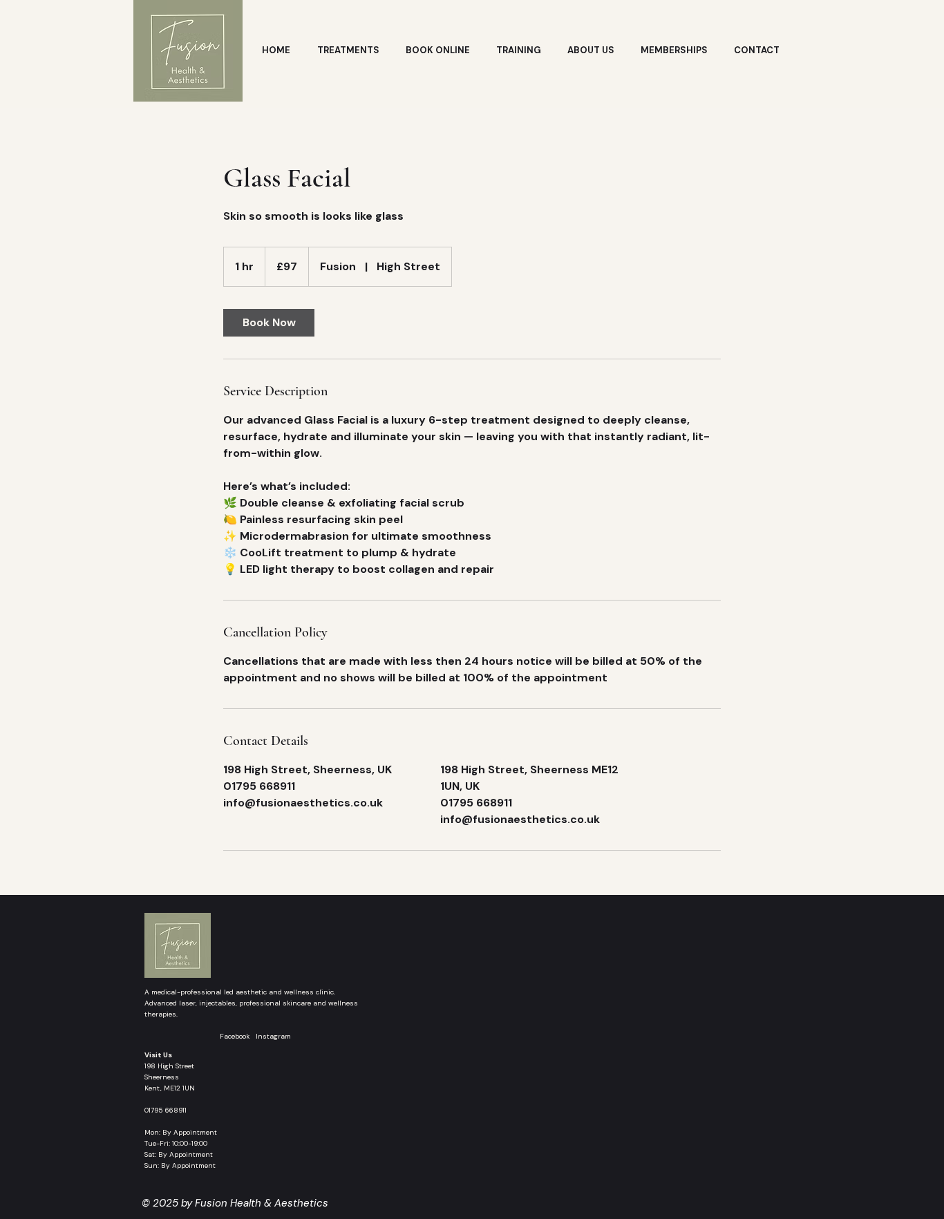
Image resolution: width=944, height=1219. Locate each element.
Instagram (273, 1036)
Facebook (238, 1036)
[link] (268, 323)
